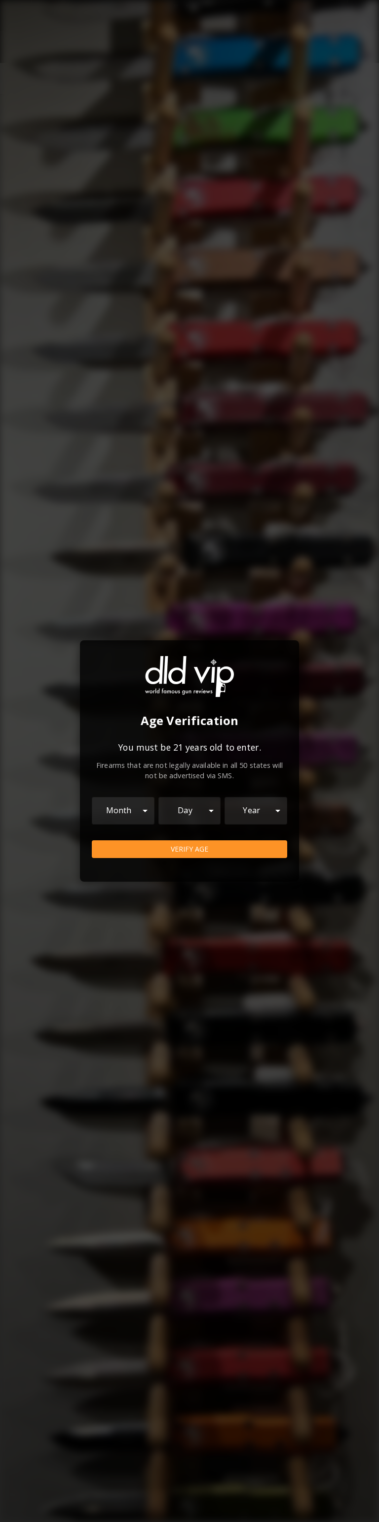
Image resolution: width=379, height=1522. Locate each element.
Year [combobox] (251, 810)
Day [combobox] (185, 810)
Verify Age (189, 849)
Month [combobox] (119, 810)
